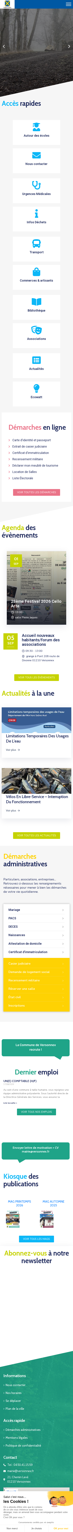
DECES (13, 926)
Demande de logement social (29, 972)
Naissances (16, 935)
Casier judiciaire (19, 963)
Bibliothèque (36, 310)
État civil (14, 997)
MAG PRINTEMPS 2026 (19, 1203)
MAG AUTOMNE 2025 (53, 1203)
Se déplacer (13, 1401)
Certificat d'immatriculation (27, 952)
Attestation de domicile (25, 943)
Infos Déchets (36, 222)
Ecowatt (36, 397)
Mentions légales (17, 1437)
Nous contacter (36, 164)
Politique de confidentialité (23, 1445)
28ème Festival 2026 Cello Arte (36, 603)
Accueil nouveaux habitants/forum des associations (41, 640)
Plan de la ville (15, 1408)
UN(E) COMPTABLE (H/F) (19, 1081)
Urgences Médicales (36, 194)
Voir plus (11, 749)
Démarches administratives (23, 1430)
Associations (36, 339)
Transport (37, 252)
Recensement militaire (24, 980)
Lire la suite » (10, 1103)
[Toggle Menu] (68, 4)
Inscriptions (16, 1005)
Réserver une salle (21, 989)
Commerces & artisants (36, 280)
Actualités (36, 369)
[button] (33, 95)
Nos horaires (14, 1393)
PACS (12, 918)
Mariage (14, 910)
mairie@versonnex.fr (35, 1151)
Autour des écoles (36, 135)
